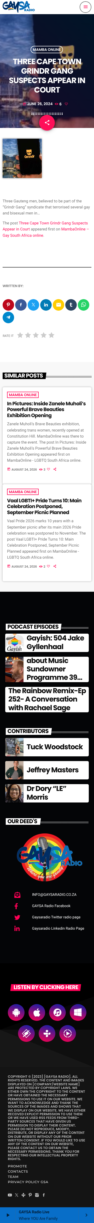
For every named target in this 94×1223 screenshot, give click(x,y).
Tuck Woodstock (55, 747)
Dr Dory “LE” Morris (46, 793)
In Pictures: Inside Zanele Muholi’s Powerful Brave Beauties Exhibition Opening (46, 409)
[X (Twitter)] (17, 1195)
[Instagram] (37, 1195)
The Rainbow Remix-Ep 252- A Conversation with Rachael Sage (47, 699)
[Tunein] (23, 1195)
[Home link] (19, 7)
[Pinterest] (30, 1195)
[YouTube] (10, 1195)
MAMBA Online (47, 49)
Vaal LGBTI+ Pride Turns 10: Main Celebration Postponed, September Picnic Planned (44, 506)
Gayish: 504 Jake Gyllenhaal (55, 642)
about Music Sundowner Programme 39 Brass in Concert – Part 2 (57, 678)
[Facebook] (44, 1195)
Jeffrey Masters (53, 770)
